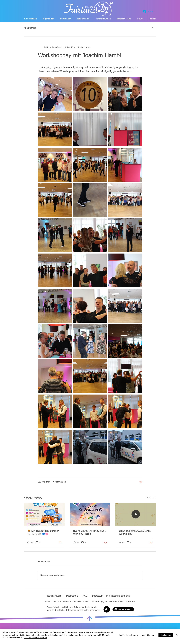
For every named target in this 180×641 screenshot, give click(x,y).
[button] (152, 28)
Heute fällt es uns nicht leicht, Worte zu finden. (89, 532)
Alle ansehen (150, 498)
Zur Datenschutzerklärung (35, 637)
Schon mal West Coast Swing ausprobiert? (135, 532)
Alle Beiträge (30, 28)
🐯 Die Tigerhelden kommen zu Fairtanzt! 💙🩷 (43, 533)
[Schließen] (176, 635)
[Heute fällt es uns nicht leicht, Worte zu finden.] (90, 514)
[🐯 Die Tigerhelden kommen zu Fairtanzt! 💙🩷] (44, 514)
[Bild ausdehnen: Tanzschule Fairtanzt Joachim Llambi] (55, 94)
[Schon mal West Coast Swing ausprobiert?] (135, 514)
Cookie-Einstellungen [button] (128, 635)
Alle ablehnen (148, 635)
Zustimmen (166, 635)
